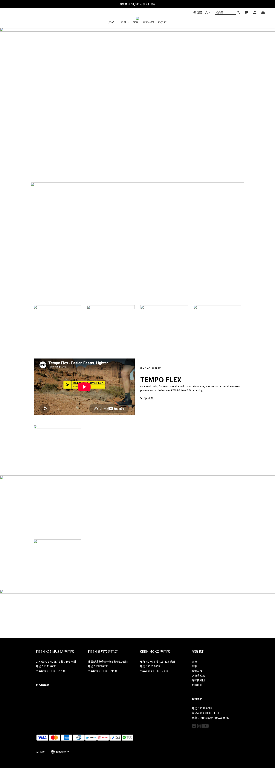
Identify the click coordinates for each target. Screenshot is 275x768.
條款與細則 (198, 680)
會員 (136, 22)
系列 (123, 22)
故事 (194, 666)
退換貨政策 (198, 675)
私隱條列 (197, 685)
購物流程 (197, 671)
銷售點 (162, 22)
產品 (111, 22)
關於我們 (148, 22)
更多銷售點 (42, 685)
